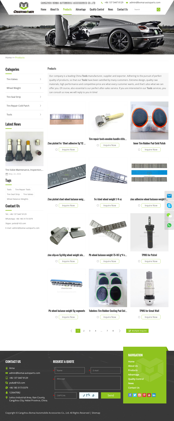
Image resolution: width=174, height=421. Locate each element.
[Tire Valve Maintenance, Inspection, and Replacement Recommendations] (24, 149)
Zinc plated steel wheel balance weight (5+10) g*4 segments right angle (67, 199)
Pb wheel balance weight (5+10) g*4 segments (108, 254)
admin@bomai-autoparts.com (145, 2)
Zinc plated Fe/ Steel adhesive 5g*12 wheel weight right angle (67, 143)
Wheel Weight (14, 88)
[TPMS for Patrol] (149, 232)
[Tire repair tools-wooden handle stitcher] (108, 118)
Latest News (13, 124)
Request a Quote (63, 361)
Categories (12, 70)
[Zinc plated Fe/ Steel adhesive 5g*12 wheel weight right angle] (67, 121)
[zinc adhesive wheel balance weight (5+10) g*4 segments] (149, 176)
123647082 (14, 392)
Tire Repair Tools (22, 189)
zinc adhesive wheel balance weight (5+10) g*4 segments (149, 199)
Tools (9, 114)
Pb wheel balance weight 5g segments (67, 310)
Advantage (81, 9)
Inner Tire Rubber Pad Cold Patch (149, 143)
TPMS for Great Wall (149, 310)
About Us (54, 9)
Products (67, 9)
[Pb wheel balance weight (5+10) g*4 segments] (108, 232)
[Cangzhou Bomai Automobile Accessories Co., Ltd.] (24, 7)
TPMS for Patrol (149, 254)
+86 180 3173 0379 (24, 218)
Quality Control (97, 9)
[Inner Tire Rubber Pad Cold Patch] (149, 121)
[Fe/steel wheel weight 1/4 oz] (108, 176)
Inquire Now (68, 149)
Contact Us (122, 9)
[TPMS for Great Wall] (149, 288)
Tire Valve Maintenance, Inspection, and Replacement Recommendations (24, 169)
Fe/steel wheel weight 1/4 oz (108, 199)
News (110, 9)
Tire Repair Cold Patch (18, 105)
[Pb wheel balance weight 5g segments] (67, 288)
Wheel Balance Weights (17, 199)
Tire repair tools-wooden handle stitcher (108, 138)
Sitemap (96, 412)
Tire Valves (12, 79)
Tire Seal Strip (14, 96)
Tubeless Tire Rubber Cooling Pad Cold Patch (108, 310)
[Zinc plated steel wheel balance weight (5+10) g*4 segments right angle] (67, 176)
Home (43, 9)
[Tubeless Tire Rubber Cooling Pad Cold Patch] (108, 288)
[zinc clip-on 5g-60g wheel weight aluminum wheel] (67, 232)
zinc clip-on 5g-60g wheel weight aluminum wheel (67, 254)
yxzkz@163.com (19, 223)
